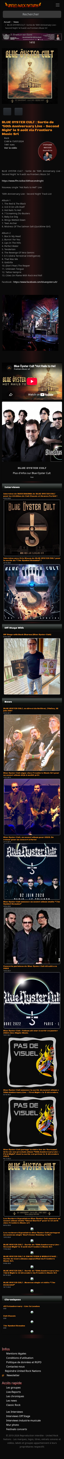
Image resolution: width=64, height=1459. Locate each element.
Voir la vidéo (10, 147)
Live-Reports (13, 1392)
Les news (11, 1400)
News (16, 22)
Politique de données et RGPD (23, 1362)
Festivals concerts (16, 1429)
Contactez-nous (15, 1366)
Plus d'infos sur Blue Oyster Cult (32, 473)
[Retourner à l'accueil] (23, 5)
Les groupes (13, 1387)
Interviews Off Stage (18, 1416)
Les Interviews (14, 1411)
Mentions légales (16, 1353)
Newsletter (13, 1375)
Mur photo (12, 1425)
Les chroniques (15, 1396)
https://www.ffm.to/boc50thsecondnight (22, 180)
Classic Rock (13, 1405)
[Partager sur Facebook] (7, 111)
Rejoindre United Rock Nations (23, 1371)
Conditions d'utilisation (19, 1358)
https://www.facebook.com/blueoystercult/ (35, 281)
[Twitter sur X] (18, 111)
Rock (32, 477)
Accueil (7, 22)
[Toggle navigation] (57, 5)
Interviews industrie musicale (23, 1420)
